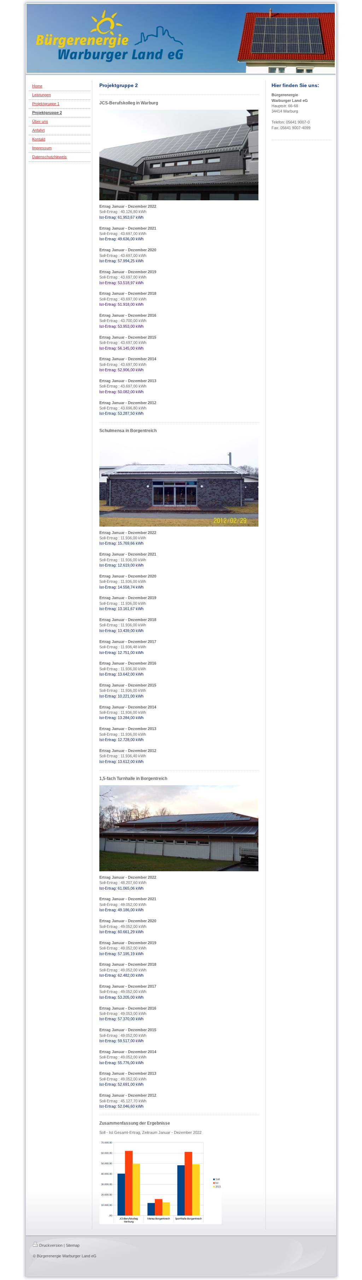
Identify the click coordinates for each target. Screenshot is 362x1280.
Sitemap (73, 1245)
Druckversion (51, 1245)
